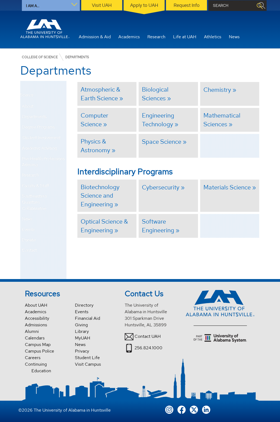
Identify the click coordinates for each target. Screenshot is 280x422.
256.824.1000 (148, 348)
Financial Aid (87, 318)
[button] (62, 106)
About (27, 106)
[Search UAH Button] (259, 5)
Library (82, 331)
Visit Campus (88, 364)
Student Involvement (41, 137)
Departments (34, 116)
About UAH (36, 305)
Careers (32, 358)
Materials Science (227, 187)
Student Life (87, 358)
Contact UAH (148, 336)
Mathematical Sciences (221, 120)
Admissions (36, 325)
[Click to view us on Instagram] (169, 409)
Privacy (82, 351)
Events (28, 229)
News (27, 219)
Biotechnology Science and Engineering (100, 195)
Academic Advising (39, 148)
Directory (84, 305)
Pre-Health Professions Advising (43, 162)
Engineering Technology (158, 120)
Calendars (35, 338)
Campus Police (39, 351)
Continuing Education (38, 367)
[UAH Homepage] (44, 29)
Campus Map (38, 344)
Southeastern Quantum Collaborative (34, 202)
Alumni (32, 331)
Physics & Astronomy (95, 145)
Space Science (161, 141)
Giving (81, 325)
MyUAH (82, 338)
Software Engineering (158, 226)
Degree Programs (38, 127)
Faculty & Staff (35, 186)
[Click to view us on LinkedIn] (206, 409)
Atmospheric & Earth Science (100, 94)
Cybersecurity (160, 187)
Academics (35, 312)
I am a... (32, 5)
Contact (29, 250)
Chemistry (217, 89)
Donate (29, 240)
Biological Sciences (155, 94)
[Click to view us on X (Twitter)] (194, 409)
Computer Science (94, 120)
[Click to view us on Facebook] (181, 409)
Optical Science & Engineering (104, 226)
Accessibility (37, 318)
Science (27, 95)
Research (30, 175)
